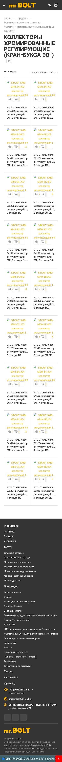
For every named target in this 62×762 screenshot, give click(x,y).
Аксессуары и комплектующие (19, 601)
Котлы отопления (12, 592)
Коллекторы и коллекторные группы (22, 638)
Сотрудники (10, 541)
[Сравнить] (22, 99)
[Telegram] (7, 717)
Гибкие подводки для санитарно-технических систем (30, 615)
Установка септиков (14, 553)
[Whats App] (23, 717)
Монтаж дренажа (12, 580)
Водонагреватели (12, 611)
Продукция (11, 586)
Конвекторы (10, 643)
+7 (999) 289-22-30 (20, 689)
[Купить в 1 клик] (16, 99)
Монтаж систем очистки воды (19, 566)
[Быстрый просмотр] (9, 99)
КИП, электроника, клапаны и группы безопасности (29, 629)
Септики (8, 597)
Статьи (8, 671)
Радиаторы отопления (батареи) (20, 657)
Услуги (8, 546)
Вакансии (8, 536)
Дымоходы (9, 624)
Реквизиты (9, 532)
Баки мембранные (13, 606)
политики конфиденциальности (41, 748)
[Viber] (15, 717)
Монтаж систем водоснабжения (20, 571)
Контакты (10, 683)
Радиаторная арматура (15, 652)
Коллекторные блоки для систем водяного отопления (31, 634)
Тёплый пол (10, 661)
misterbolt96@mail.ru (20, 699)
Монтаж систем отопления (17, 562)
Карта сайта (11, 677)
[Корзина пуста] (56, 5)
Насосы (8, 647)
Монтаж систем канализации (18, 576)
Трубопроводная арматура (17, 666)
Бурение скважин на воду (17, 557)
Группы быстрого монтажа (17, 620)
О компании (11, 525)
